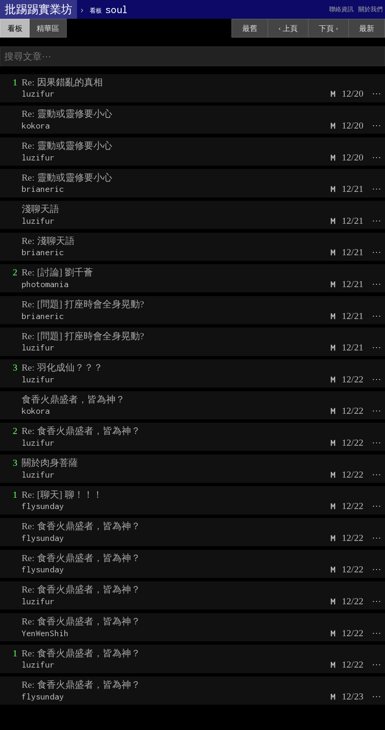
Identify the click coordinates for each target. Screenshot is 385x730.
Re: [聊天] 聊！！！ (62, 494)
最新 (366, 28)
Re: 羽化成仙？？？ (62, 367)
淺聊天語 (40, 209)
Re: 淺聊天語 (48, 241)
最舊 (249, 28)
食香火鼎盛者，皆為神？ (73, 399)
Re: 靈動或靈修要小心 (67, 113)
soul (109, 9)
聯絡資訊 (341, 9)
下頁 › (328, 28)
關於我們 (370, 9)
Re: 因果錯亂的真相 (62, 82)
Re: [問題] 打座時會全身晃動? (83, 304)
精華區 (48, 28)
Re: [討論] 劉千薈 (57, 272)
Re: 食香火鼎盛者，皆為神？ (81, 431)
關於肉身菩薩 (50, 462)
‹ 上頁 (288, 28)
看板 (15, 28)
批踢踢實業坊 (38, 9)
